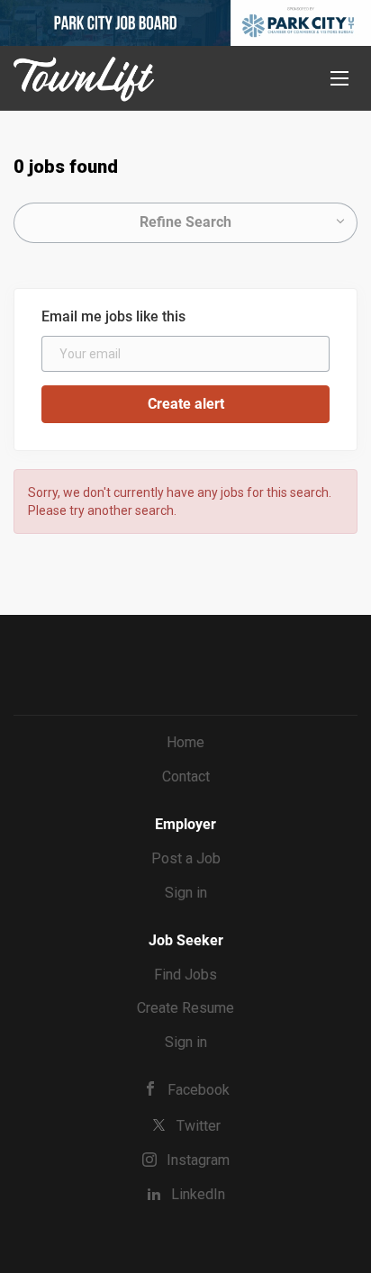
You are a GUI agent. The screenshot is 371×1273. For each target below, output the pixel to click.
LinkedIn (198, 1194)
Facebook (198, 1089)
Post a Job (186, 858)
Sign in (186, 892)
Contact (186, 776)
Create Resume (185, 1007)
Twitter (198, 1125)
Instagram (198, 1160)
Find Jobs (185, 974)
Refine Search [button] (185, 221)
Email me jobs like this (113, 316)
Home (185, 742)
